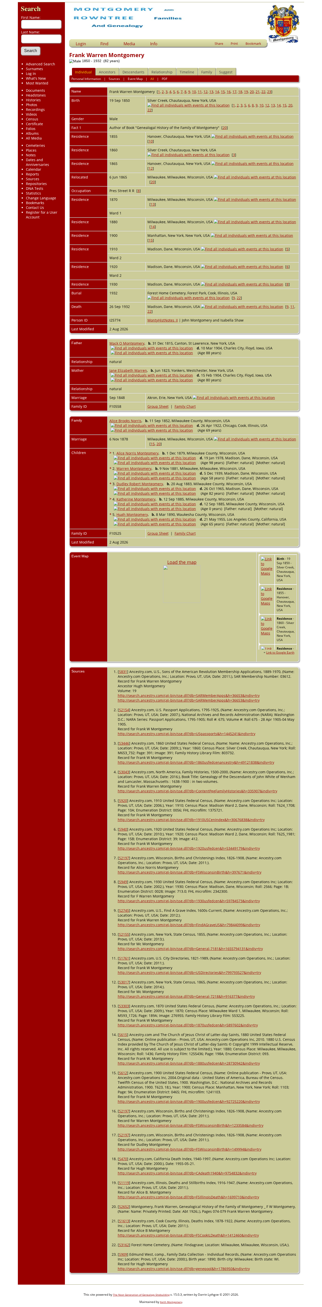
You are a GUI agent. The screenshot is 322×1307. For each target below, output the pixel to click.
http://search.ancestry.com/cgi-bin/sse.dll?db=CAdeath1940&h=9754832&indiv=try (187, 1173)
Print (234, 43)
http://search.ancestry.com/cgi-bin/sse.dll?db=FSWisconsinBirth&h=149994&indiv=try (189, 1149)
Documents (35, 90)
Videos (31, 114)
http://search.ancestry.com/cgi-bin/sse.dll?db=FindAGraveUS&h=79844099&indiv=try (189, 924)
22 (263, 91)
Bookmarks (35, 202)
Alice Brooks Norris (125, 420)
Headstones (36, 95)
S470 (123, 1158)
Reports (32, 174)
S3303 (124, 1006)
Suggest (225, 72)
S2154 (124, 709)
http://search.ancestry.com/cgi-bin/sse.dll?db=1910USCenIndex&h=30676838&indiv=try (191, 819)
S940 (123, 829)
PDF (164, 79)
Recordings (35, 109)
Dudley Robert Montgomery (139, 483)
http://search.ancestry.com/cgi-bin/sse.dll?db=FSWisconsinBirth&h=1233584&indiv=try (190, 1125)
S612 (123, 1072)
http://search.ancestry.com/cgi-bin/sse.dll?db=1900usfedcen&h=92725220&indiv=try (189, 1101)
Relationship (162, 72)
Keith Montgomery (171, 1302)
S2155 (124, 934)
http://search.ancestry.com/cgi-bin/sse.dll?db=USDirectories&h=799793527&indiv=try (189, 972)
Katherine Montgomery (135, 499)
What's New (36, 78)
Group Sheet (158, 406)
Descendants (133, 72)
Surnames (34, 68)
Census (32, 119)
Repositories (36, 183)
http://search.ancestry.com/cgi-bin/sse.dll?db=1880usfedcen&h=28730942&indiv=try (189, 1063)
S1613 (124, 1221)
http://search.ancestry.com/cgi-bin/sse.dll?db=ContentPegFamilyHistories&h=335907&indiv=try (197, 791)
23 (269, 91)
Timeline (187, 72)
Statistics (33, 193)
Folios (30, 128)
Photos (31, 104)
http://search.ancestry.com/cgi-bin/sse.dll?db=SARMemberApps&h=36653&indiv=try (189, 695)
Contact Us (35, 207)
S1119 (124, 1182)
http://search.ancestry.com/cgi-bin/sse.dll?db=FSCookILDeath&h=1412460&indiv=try (188, 1235)
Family (206, 72)
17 (234, 91)
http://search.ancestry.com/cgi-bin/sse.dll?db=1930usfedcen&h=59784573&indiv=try (189, 900)
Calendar (33, 169)
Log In (31, 73)
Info (153, 44)
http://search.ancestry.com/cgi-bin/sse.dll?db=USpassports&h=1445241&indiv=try (186, 733)
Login (81, 44)
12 (206, 91)
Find (104, 44)
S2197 (124, 857)
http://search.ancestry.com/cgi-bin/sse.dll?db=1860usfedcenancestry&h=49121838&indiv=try (196, 762)
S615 (123, 1034)
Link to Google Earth (280, 652)
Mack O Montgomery (126, 343)
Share (219, 43)
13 (211, 91)
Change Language (41, 198)
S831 (123, 671)
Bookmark (253, 43)
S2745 (124, 910)
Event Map (135, 79)
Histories (33, 100)
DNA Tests (34, 188)
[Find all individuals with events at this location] (188, 105)
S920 (123, 800)
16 (229, 91)
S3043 (124, 772)
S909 (123, 1254)
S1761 (124, 958)
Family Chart (185, 406)
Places (31, 150)
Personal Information (86, 79)
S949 (123, 881)
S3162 (124, 1244)
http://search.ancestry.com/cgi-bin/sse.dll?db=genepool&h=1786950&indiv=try (184, 1268)
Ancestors (107, 72)
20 (252, 91)
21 (258, 91)
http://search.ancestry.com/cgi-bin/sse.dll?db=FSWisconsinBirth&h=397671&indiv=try (189, 872)
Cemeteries (35, 145)
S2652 (124, 1206)
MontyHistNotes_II (162, 320)
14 (217, 91)
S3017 (124, 982)
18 (240, 91)
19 (246, 91)
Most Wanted (37, 83)
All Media (34, 138)
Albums (32, 133)
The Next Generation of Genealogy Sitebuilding (141, 1294)
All (152, 79)
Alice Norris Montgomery (137, 453)
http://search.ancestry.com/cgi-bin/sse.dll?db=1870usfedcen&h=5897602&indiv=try (188, 1025)
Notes (31, 155)
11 (200, 91)
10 (194, 91)
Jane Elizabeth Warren (128, 370)
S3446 (124, 743)
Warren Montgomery (133, 468)
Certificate (34, 123)
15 (223, 91)
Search (31, 8)
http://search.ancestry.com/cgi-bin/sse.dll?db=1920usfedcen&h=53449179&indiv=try (189, 848)
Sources (32, 178)
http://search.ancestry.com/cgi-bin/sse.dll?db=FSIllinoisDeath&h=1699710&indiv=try (188, 1197)
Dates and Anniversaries (37, 162)
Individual (83, 72)
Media (129, 44)
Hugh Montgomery (132, 514)
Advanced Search (40, 64)
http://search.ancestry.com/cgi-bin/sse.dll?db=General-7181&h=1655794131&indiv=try (190, 948)
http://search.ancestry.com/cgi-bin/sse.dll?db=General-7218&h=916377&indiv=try (186, 996)
